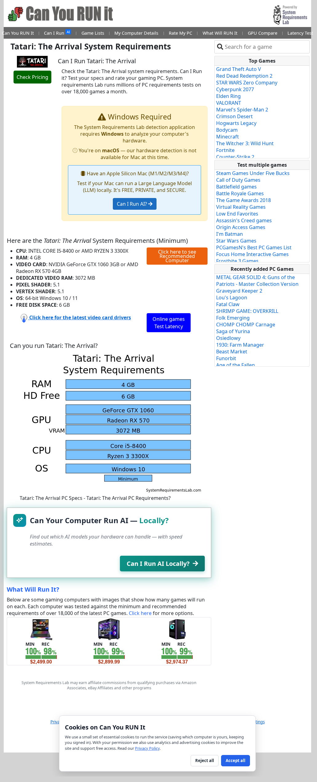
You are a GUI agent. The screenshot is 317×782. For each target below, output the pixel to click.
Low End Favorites (237, 213)
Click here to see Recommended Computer (177, 256)
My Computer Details (136, 33)
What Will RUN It (220, 33)
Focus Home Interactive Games (252, 254)
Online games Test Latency (169, 323)
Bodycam (227, 129)
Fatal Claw (228, 304)
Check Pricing (32, 77)
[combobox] (266, 47)
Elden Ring (228, 96)
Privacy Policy (147, 748)
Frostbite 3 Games (237, 261)
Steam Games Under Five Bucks (253, 173)
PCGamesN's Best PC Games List (253, 247)
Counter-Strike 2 (235, 157)
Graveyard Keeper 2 (239, 290)
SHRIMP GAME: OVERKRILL (247, 311)
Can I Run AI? (132, 203)
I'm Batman (229, 234)
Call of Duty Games (238, 180)
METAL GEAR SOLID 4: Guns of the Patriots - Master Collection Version (257, 280)
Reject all (204, 760)
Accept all (235, 760)
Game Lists (92, 33)
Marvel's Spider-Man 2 (242, 109)
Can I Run (57, 32)
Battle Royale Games (240, 193)
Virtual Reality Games (241, 207)
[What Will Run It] (41, 628)
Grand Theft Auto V (238, 69)
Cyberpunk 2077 (235, 89)
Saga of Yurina (233, 331)
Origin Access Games (240, 227)
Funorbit (226, 358)
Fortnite (225, 150)
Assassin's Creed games (244, 220)
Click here (140, 613)
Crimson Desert (234, 116)
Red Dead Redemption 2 (244, 75)
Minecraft (227, 136)
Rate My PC (180, 33)
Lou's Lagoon (231, 297)
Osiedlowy (228, 338)
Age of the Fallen (235, 365)
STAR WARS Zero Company (246, 82)
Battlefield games (236, 186)
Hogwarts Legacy (236, 123)
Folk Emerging (233, 317)
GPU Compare (262, 33)
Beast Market (231, 351)
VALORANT (228, 102)
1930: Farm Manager (240, 344)
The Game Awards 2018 (243, 200)
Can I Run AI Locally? (158, 563)
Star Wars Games (236, 240)
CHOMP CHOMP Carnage (245, 324)
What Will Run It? (33, 589)
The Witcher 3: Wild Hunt (245, 143)
